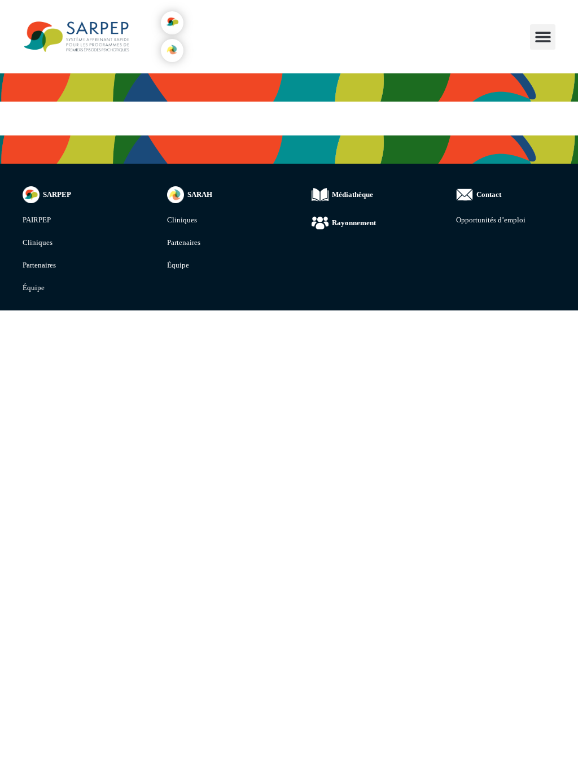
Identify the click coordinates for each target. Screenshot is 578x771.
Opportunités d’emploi (491, 220)
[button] (172, 22)
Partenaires (39, 265)
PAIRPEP (37, 220)
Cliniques (37, 242)
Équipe (34, 287)
